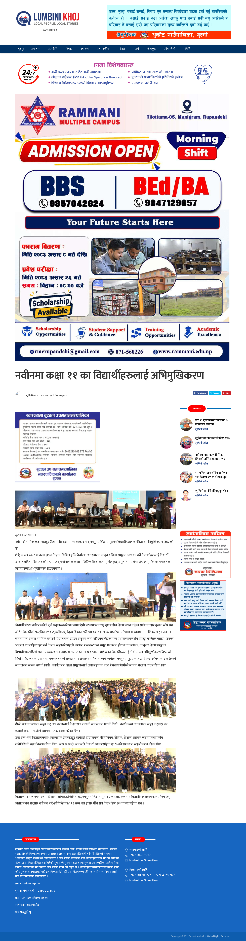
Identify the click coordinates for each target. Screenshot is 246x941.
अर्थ (137, 48)
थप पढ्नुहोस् (23, 912)
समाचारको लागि (138, 849)
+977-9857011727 (140, 855)
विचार (69, 48)
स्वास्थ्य (85, 48)
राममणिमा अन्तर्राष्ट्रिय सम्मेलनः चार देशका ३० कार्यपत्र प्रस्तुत (211, 474)
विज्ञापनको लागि (138, 869)
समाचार (35, 48)
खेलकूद (151, 48)
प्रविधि (187, 48)
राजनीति (52, 48)
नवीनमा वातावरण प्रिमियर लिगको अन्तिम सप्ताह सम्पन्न (210, 456)
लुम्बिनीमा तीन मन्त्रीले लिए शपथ (212, 438)
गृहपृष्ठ (21, 48)
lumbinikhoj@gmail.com (144, 860)
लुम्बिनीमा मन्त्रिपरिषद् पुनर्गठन (211, 490)
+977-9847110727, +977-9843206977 (152, 875)
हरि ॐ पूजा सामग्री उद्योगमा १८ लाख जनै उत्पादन (211, 422)
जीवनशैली (169, 48)
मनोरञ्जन (122, 48)
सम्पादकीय (103, 48)
